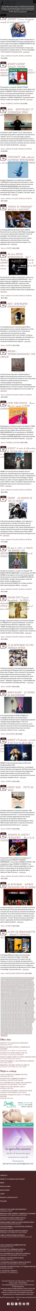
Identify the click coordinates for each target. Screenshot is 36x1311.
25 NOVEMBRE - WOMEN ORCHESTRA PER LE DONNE (21, 886)
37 (27, 983)
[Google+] (16, 1304)
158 (25, 1008)
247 (31, 1028)
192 (5, 1017)
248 (2, 1031)
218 (25, 1022)
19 (9, 980)
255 (27, 1031)
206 (20, 1019)
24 (23, 980)
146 (19, 1006)
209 (30, 1019)
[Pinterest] (24, 1304)
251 (13, 1031)
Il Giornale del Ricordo (8, 1281)
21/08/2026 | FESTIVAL (6, 1098)
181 (2, 1015)
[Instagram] (20, 1304)
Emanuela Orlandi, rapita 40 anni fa (14, 1066)
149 (30, 1006)
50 (30, 985)
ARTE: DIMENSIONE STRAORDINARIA (17, 305)
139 (29, 1003)
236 (23, 1026)
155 (15, 1008)
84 (24, 992)
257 (2, 1033)
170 (32, 1010)
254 (23, 1031)
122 (5, 1001)
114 (15, 999)
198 (25, 1017)
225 (16, 1024)
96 (24, 994)
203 (9, 1019)
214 (12, 1022)
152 (5, 1008)
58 (18, 987)
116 (21, 999)
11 (22, 978)
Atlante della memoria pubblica (13, 1078)
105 (19, 996)
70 (19, 989)
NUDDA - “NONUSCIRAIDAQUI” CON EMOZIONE (17, 354)
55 (10, 987)
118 (27, 999)
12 (25, 978)
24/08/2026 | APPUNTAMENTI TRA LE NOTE (13, 1084)
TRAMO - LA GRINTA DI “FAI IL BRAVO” (19, 499)
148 (26, 1006)
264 (27, 1033)
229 (30, 1024)
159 (29, 1008)
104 (15, 996)
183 (9, 1015)
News (3, 56)
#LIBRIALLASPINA (13, 103)
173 (9, 1012)
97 (27, 994)
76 (2, 992)
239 (2, 1028)
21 (15, 980)
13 (27, 978)
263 (23, 1033)
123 (9, 1001)
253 (20, 1031)
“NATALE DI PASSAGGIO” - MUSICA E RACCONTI (20, 208)
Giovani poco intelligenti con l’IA (13, 1053)
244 (20, 1028)
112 (8, 999)
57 (16, 987)
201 (2, 1019)
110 (2, 999)
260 (13, 1033)
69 (16, 989)
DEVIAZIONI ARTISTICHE (15, 973)
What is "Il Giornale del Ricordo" (12, 1179)
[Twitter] (12, 1304)
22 (17, 980)
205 (16, 1019)
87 (33, 992)
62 (29, 987)
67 (10, 989)
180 (33, 1012)
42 (7, 985)
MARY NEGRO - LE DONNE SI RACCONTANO (21, 694)
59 (21, 987)
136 (19, 1003)
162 (5, 1010)
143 (9, 1006)
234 (16, 1026)
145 (16, 1006)
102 (9, 996)
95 (21, 994)
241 (9, 1028)
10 (20, 978)
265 (30, 1033)
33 (15, 983)
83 (21, 992)
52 (2, 987)
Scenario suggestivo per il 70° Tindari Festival (18, 1267)
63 (32, 987)
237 (27, 1026)
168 (25, 1010)
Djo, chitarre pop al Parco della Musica (16, 1083)
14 (30, 978)
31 (10, 983)
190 (32, 1015)
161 (2, 1010)
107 (25, 996)
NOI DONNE (10, 734)
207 (23, 1019)
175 (16, 1012)
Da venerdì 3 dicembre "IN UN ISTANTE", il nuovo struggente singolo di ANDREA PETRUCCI (17, 19)
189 (29, 1015)
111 (5, 999)
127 (22, 1001)
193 (9, 1017)
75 (33, 989)
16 (1, 980)
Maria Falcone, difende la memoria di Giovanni (18, 1214)
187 (22, 1015)
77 (5, 992)
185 (15, 1015)
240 (6, 1028)
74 (30, 989)
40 (2, 985)
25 (26, 980)
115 (18, 999)
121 (2, 1001)
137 (22, 1003)
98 (29, 994)
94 (18, 994)
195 (15, 1017)
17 (4, 980)
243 (16, 1028)
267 (6, 1035)
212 (5, 1022)
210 (34, 1019)
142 (5, 1006)
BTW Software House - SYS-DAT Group (13, 1297)
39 (32, 983)
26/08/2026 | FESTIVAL (7, 1076)
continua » (26, 52)
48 (25, 985)
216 (19, 1022)
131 (2, 1003)
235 (20, 1026)
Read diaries (5, 1190)
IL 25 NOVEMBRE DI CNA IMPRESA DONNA (20, 646)
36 (24, 983)
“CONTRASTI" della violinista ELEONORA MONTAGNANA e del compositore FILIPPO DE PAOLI (17, 160)
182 (5, 1015)
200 (32, 1017)
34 (18, 983)
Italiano (3, 1201)
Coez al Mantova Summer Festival (14, 1074)
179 (30, 1012)
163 (9, 1010)
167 (22, 1010)
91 (10, 994)
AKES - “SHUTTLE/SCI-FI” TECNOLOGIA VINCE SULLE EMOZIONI (17, 112)
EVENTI (9, 248)
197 (22, 1017)
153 (9, 1008)
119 (30, 999)
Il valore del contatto (9, 1271)
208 (27, 1019)
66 (7, 989)
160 (32, 1008)
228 (27, 1024)
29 (4, 983)
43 (10, 985)
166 (19, 1010)
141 (2, 1006)
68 (13, 989)
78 (8, 992)
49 (28, 985)
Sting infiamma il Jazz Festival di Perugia (17, 1062)
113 (11, 999)
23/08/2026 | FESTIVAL (6, 1088)
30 (7, 983)
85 (27, 992)
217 (22, 1022)
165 (15, 1010)
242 (13, 1028)
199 (29, 1017)
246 (27, 1028)
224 (13, 1024)
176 (19, 1012)
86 (30, 992)
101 (5, 996)
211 (2, 1022)
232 (9, 1026)
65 (5, 989)
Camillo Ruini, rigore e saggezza (16, 1236)
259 (9, 1033)
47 (22, 985)
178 (26, 1012)
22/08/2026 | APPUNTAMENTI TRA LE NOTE (13, 1092)
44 (13, 985)
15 (33, 978)
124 (12, 1001)
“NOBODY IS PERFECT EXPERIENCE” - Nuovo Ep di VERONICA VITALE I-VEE (17, 837)
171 (2, 1012)
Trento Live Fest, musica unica (12, 1087)
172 (5, 1012)
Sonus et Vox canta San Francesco (14, 1044)
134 (12, 1003)
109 (32, 996)
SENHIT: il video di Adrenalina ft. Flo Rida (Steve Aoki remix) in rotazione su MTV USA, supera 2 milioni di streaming (18, 452)
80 (13, 992)
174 (12, 1012)
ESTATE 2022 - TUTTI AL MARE (20, 789)
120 (34, 999)
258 (6, 1033)
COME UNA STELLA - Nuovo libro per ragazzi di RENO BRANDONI (17, 405)
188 (25, 1015)
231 (6, 1026)
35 (21, 983)
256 (30, 1031)
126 (19, 1001)
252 (16, 1031)
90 (7, 994)
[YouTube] (27, 1304)
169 (29, 1010)
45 (16, 985)
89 (4, 994)
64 (2, 989)
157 (22, 1008)
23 (20, 980)
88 (2, 994)
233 (13, 1026)
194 (12, 1017)
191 (2, 1017)
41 (4, 985)
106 (22, 996)
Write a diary (5, 1186)
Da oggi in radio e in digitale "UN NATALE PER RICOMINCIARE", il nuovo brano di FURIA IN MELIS (16, 552)
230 (2, 1026)
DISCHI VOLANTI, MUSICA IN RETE (18, 56)
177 (23, 1012)
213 (9, 1022)
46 (19, 985)
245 (24, 1028)
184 (12, 1015)
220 (32, 1022)
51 (33, 985)
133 (9, 1003)
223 (9, 1024)
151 (2, 1008)
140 (32, 1003)
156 (19, 1008)
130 (32, 1001)
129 (29, 1001)
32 (13, 983)
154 (12, 1008)
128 (25, 1001)
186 (19, 1015)
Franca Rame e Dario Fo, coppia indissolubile (18, 1057)
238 (30, 1026)
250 (9, 1031)
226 (20, 1024)
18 (7, 980)
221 (2, 1024)
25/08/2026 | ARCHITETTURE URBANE (11, 1080)
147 (23, 1006)
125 (15, 1001)
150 (33, 1006)
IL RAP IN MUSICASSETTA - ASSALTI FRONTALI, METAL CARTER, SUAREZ (17, 934)
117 (24, 999)
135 (15, 1003)
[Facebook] (8, 1304)
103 (12, 996)
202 (6, 1019)
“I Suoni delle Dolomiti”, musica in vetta (16, 1091)
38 (29, 983)
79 (10, 992)
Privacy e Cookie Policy (9, 1197)
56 (13, 987)
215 (15, 1022)
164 (12, 1010)
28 (2, 983)
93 (15, 994)
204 (13, 1019)
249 (6, 1031)
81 (16, 992)
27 (31, 980)
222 (6, 1024)
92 (13, 994)
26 (29, 980)
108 (29, 996)
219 (29, 1022)
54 (7, 987)
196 (19, 1017)
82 (19, 992)
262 (20, 1033)
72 (24, 989)
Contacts (3, 1175)
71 (21, 989)
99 (32, 994)
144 (12, 1006)
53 (4, 987)
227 (23, 1024)
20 (12, 980)
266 (2, 1035)
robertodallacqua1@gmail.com (10, 1285)
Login (2, 1194)
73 (27, 989)
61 (27, 987)
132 (5, 1003)
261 (16, 1033)
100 (2, 996)
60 (24, 987)
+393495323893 (22, 1283)
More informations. (20, 11)
